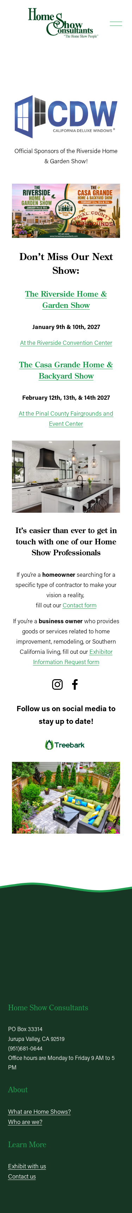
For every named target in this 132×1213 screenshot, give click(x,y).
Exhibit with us (27, 1166)
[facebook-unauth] (75, 684)
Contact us (22, 1176)
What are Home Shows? (39, 1111)
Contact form (79, 605)
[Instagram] (57, 684)
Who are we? (25, 1121)
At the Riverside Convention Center (66, 342)
